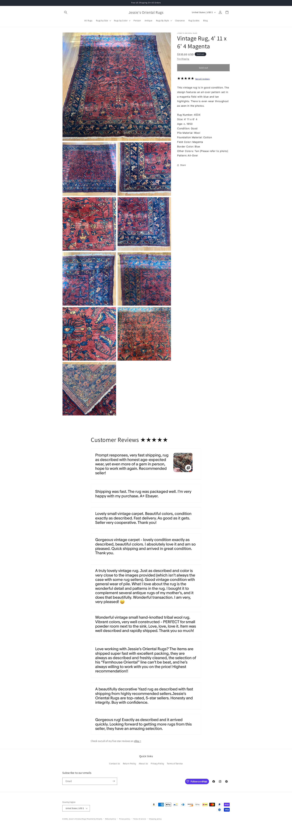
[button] (65, 12)
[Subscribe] (113, 781)
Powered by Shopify (94, 819)
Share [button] (183, 164)
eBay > (137, 741)
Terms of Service (175, 763)
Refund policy (110, 819)
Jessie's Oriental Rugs (77, 819)
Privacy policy (124, 819)
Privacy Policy (157, 763)
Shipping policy (155, 819)
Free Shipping (183, 59)
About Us (143, 763)
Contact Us (114, 763)
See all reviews (202, 78)
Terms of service (139, 819)
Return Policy (129, 763)
